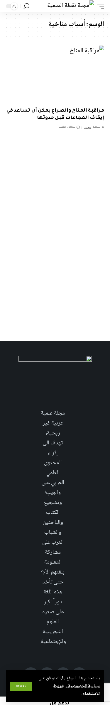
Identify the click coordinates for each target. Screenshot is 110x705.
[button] (21, 686)
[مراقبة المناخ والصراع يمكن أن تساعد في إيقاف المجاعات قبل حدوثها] (55, 75)
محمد (88, 127)
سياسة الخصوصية (83, 686)
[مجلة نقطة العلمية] (70, 6)
